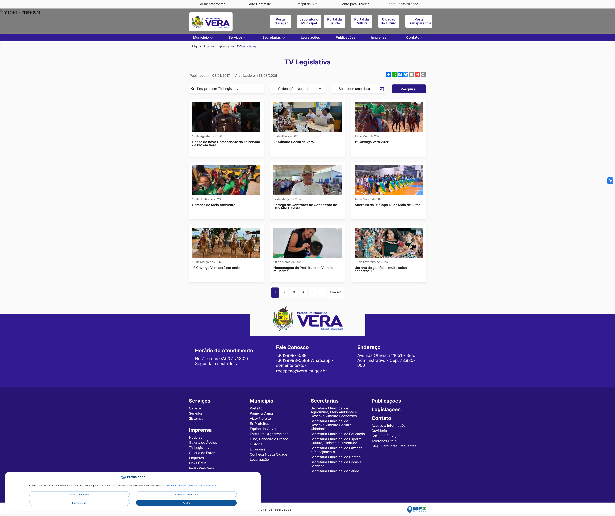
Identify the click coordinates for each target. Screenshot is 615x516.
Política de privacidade (186, 494)
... (322, 292)
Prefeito (256, 408)
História (256, 444)
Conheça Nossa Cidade (268, 454)
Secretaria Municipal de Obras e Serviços (336, 464)
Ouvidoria (379, 431)
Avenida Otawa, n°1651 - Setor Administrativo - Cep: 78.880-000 (387, 360)
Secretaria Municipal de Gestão (336, 457)
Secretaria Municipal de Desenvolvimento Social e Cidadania (331, 425)
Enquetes (196, 458)
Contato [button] (413, 37)
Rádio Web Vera (201, 468)
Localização (259, 460)
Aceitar (186, 503)
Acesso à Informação (388, 426)
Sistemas (196, 418)
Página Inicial (200, 46)
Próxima (335, 292)
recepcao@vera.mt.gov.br (301, 370)
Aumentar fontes (212, 4)
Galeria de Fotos (202, 453)
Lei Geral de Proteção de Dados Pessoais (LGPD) (191, 485)
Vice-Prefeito (260, 418)
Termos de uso (79, 503)
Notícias (195, 437)
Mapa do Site (308, 4)
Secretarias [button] (272, 37)
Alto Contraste (260, 4)
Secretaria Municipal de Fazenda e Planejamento (337, 450)
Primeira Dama (261, 413)
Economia (258, 449)
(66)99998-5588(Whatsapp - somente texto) (305, 363)
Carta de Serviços (386, 436)
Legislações (310, 37)
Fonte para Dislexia (354, 4)
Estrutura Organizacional (269, 434)
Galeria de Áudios (203, 443)
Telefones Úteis (384, 441)
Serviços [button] (236, 37)
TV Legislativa (200, 448)
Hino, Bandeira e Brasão (269, 439)
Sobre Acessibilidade (402, 4)
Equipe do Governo (265, 429)
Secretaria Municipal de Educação (338, 434)
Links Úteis (197, 463)
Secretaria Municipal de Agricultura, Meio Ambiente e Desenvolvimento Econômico (334, 412)
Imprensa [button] (379, 37)
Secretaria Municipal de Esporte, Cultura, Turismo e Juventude (337, 441)
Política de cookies (79, 494)
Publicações (345, 37)
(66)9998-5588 (291, 355)
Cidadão (195, 408)
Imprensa (223, 46)
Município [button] (201, 37)
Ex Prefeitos (259, 424)
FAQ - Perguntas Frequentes (394, 446)
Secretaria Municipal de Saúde (335, 471)
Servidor (195, 413)
